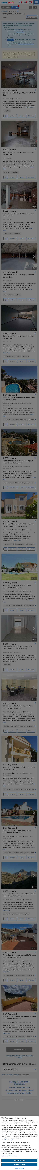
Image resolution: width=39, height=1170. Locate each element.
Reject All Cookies (19, 1164)
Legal (11, 1140)
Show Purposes (19, 1168)
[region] (19, 1143)
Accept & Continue (19, 1160)
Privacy (7, 1140)
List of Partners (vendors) (9, 1155)
